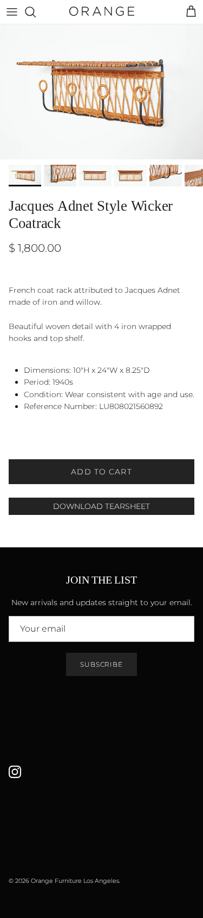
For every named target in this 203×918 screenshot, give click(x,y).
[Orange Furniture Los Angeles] (101, 12)
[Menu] (12, 12)
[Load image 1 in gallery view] (101, 91)
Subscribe (101, 664)
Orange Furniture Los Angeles (75, 881)
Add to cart (101, 472)
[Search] (36, 12)
